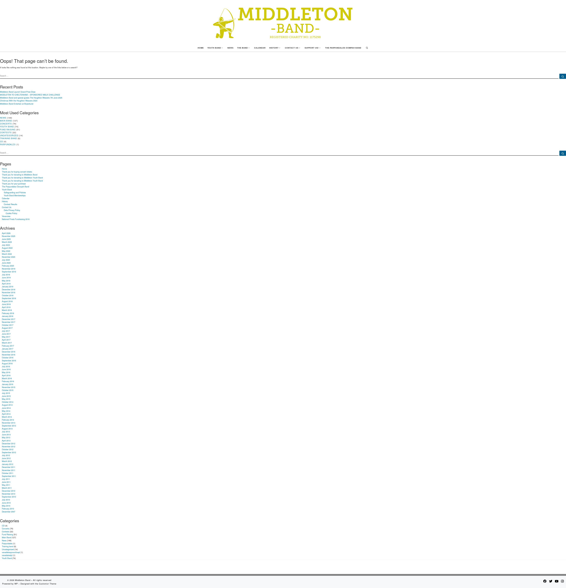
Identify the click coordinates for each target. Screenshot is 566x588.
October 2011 (7, 473)
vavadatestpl (7, 555)
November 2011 (8, 470)
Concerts (6, 123)
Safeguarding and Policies (15, 192)
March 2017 (7, 342)
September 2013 (9, 425)
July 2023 (6, 245)
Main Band (6, 120)
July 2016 (6, 366)
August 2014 (7, 404)
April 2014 (6, 413)
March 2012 (7, 461)
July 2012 (6, 455)
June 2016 (6, 369)
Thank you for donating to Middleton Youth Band (22, 177)
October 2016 (7, 357)
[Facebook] (545, 581)
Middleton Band (22, 580)
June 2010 (6, 502)
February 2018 (8, 313)
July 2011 (6, 479)
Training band (8, 138)
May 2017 (6, 336)
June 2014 (6, 408)
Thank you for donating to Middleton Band (19, 174)
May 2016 (6, 372)
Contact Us (6, 207)
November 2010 (8, 493)
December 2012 (8, 443)
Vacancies (6, 216)
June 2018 (6, 304)
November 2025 (8, 236)
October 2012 (7, 449)
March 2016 (7, 378)
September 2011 (9, 476)
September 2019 (9, 271)
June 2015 (6, 396)
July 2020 (6, 259)
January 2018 (7, 316)
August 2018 (7, 301)
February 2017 (8, 345)
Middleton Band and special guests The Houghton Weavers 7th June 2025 (31, 97)
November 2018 (8, 292)
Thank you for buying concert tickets (17, 171)
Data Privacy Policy (12, 210)
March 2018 (7, 310)
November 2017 (8, 322)
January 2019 (7, 286)
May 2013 (6, 437)
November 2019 (8, 268)
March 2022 (7, 254)
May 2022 (6, 251)
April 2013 (6, 440)
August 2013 (7, 428)
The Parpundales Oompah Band (15, 186)
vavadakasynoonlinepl (11, 552)
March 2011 (7, 487)
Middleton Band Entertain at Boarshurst (16, 103)
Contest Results (10, 204)
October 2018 (7, 295)
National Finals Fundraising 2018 (15, 219)
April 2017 (6, 339)
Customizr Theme (47, 583)
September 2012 (9, 452)
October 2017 (7, 325)
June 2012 (6, 458)
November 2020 (8, 256)
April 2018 (6, 307)
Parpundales (8, 144)
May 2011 (6, 484)
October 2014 (7, 402)
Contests (6, 132)
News (3, 117)
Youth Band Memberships (14, 195)
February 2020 (8, 265)
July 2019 (6, 274)
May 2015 (6, 399)
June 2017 (6, 333)
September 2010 (9, 496)
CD (1, 141)
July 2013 (6, 431)
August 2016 (7, 363)
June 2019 (6, 277)
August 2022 (7, 247)
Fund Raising (7, 129)
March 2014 (7, 416)
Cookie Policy (11, 213)
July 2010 (6, 499)
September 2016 (9, 360)
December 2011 (8, 467)
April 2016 (6, 375)
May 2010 (6, 505)
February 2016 (8, 381)
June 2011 (6, 482)
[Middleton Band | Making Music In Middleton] (283, 21)
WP (16, 583)
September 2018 (9, 298)
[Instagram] (562, 581)
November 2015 (8, 387)
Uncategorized (9, 135)
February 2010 (8, 508)
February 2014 (8, 419)
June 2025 (6, 239)
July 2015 (6, 393)
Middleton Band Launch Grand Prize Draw (17, 91)
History (5, 201)
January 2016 (7, 384)
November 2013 (8, 422)
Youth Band (7, 126)
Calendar (5, 198)
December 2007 (8, 511)
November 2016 (8, 354)
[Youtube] (556, 581)
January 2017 (7, 348)
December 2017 (8, 319)
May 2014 (6, 410)
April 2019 (6, 283)
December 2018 (8, 289)
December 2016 (8, 351)
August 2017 (7, 328)
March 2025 (7, 242)
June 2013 (6, 434)
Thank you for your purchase (14, 183)
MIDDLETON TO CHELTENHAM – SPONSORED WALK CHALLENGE (30, 94)
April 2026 (6, 233)
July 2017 (6, 330)
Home (4, 168)
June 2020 (6, 262)
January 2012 (7, 464)
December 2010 (8, 490)
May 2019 (6, 280)
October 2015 (7, 390)
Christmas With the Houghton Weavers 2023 (18, 100)
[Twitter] (550, 581)
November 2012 (8, 446)
